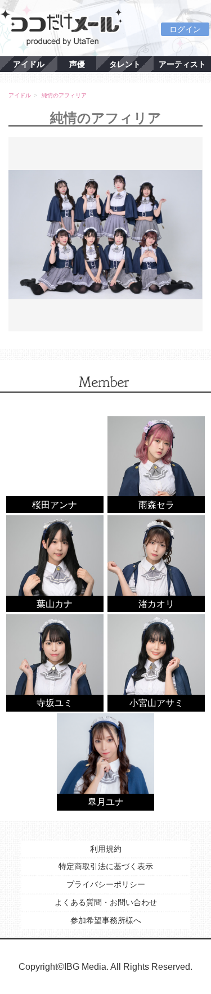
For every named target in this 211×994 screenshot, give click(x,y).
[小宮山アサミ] (156, 662)
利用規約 (106, 848)
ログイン (185, 29)
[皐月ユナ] (105, 761)
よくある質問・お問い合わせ (106, 902)
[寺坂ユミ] (55, 662)
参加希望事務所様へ (105, 920)
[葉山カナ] (55, 563)
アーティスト (182, 64)
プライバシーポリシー (105, 884)
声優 (77, 64)
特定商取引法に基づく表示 (106, 866)
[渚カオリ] (156, 563)
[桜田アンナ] (55, 464)
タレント (125, 64)
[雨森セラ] (156, 464)
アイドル (28, 64)
